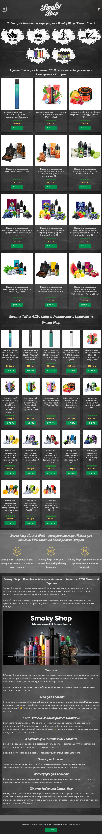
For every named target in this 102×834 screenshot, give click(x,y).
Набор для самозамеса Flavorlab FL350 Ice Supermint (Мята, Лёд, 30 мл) (17, 289)
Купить (17, 128)
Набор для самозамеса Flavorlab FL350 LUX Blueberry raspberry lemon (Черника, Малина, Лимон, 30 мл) (51, 231)
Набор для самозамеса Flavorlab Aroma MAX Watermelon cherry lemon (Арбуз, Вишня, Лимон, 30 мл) (85, 290)
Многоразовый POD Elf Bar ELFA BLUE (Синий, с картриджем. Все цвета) (17, 114)
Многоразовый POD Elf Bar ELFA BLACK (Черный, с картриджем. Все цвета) (31, 355)
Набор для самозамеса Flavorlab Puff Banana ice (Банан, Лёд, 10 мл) (10, 456)
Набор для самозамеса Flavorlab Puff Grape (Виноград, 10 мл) (92, 455)
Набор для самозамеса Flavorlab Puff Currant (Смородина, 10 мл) (71, 456)
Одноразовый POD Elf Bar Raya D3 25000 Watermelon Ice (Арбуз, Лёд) (51, 114)
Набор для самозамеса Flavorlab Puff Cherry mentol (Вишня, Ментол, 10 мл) (51, 456)
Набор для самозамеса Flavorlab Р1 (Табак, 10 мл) (17, 170)
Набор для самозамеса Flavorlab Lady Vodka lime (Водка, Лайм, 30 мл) (85, 171)
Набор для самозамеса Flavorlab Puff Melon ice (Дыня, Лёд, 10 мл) (30, 505)
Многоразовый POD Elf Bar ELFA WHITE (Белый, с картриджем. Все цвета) (71, 355)
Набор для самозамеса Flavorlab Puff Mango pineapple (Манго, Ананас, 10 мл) (10, 506)
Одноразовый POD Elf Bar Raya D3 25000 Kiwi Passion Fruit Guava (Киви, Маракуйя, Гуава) (31, 404)
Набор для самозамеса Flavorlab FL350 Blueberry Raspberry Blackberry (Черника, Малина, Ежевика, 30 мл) (85, 231)
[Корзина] (99, 9)
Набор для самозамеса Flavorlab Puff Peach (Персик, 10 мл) (51, 505)
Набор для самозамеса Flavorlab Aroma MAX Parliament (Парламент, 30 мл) (51, 289)
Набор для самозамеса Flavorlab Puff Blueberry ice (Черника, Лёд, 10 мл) (31, 456)
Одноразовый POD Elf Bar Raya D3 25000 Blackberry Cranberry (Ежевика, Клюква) (10, 405)
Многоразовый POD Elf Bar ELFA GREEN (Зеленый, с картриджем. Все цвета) (51, 355)
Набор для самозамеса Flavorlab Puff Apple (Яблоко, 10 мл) (92, 403)
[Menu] (4, 9)
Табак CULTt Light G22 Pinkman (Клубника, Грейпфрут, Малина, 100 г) (85, 114)
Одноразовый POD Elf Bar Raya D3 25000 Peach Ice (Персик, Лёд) (51, 401)
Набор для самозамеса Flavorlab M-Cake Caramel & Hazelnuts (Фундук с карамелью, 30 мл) (51, 172)
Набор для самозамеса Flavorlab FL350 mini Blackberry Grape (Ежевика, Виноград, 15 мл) (17, 231)
